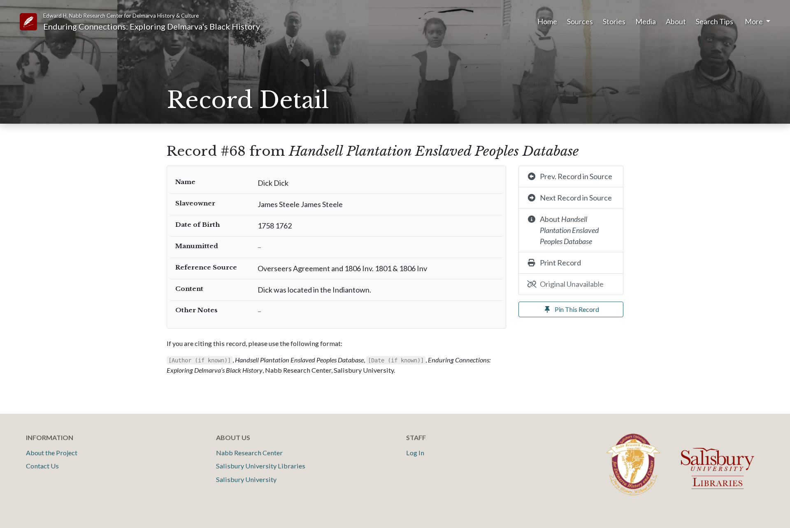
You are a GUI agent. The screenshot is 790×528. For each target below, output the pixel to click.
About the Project (51, 453)
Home (547, 21)
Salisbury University (246, 479)
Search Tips (714, 21)
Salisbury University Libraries (260, 466)
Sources (580, 21)
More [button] (754, 21)
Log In (415, 453)
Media (645, 21)
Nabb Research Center (249, 453)
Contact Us (42, 466)
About (676, 21)
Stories (614, 21)
